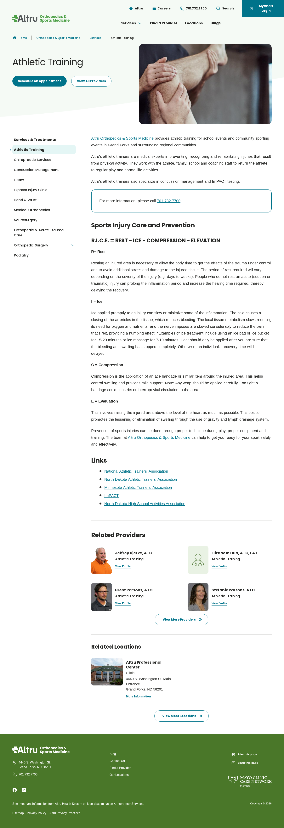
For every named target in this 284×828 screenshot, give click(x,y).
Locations (194, 23)
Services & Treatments (35, 139)
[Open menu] (140, 23)
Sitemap (18, 813)
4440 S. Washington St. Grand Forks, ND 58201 (35, 765)
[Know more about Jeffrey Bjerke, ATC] (133, 560)
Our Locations (119, 774)
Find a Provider (163, 23)
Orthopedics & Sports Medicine (58, 38)
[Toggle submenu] (72, 245)
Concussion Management (36, 169)
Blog (113, 754)
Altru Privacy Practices (64, 813)
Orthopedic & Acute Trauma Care (39, 233)
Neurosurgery (25, 219)
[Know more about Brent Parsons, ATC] (133, 597)
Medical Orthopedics (32, 209)
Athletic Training (29, 149)
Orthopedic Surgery (31, 245)
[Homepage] (41, 753)
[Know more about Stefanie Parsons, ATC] (230, 597)
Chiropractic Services (32, 159)
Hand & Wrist (25, 199)
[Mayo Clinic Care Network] (250, 778)
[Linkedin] (24, 790)
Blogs (216, 22)
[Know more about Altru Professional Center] (133, 679)
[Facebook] (14, 790)
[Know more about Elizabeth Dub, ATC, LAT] (230, 560)
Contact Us (117, 761)
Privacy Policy (36, 813)
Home (23, 38)
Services (128, 23)
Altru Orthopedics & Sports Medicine (122, 138)
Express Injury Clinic (30, 189)
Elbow (19, 179)
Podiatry (21, 255)
